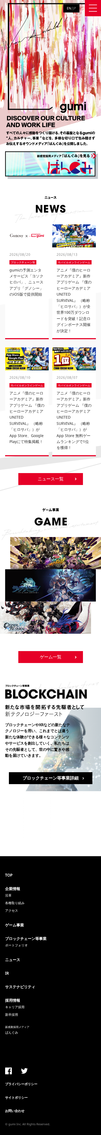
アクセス (11, 910)
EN (69, 8)
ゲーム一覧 (50, 657)
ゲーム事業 (14, 924)
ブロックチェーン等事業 (26, 938)
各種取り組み (15, 903)
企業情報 (12, 888)
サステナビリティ (20, 986)
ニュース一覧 (51, 479)
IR (7, 973)
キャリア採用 (15, 1007)
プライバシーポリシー (21, 1084)
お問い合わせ (15, 1110)
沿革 (8, 895)
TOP (8, 875)
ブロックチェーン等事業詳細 (51, 778)
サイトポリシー (16, 1097)
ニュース (12, 959)
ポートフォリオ (16, 945)
